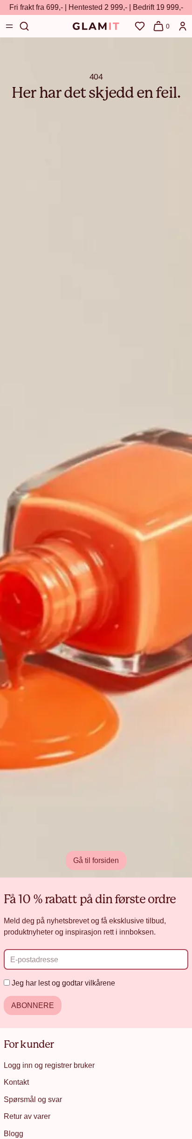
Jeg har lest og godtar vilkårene (63, 983)
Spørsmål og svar (33, 1099)
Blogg (13, 1133)
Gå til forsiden (96, 860)
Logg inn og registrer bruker (49, 1065)
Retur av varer (27, 1116)
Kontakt (16, 1082)
